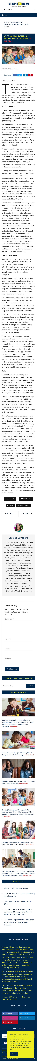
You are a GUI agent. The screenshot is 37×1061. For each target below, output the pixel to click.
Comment (9, 619)
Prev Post (10, 514)
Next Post (26, 514)
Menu (5, 15)
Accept (14, 1054)
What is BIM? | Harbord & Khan (16, 888)
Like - (11, 499)
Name (8, 639)
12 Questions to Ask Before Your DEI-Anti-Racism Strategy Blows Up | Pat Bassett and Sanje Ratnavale (18, 912)
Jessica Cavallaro (14, 69)
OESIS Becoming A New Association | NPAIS (18, 902)
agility (11, 505)
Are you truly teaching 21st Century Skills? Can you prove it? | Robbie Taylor (18, 754)
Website (8, 658)
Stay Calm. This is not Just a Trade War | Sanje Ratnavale (19, 894)
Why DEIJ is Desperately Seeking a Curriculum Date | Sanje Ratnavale (18, 782)
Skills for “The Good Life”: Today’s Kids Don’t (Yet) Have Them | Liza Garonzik (18, 844)
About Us (5, 1056)
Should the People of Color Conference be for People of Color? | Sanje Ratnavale (19, 922)
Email (7, 649)
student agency (23, 505)
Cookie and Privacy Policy (10, 1058)
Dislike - (26, 499)
